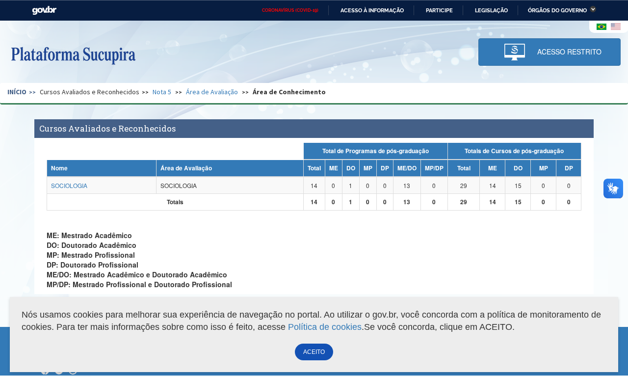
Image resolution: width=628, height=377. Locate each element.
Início (16, 91)
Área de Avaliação (212, 91)
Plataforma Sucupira (73, 54)
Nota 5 (162, 91)
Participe (439, 10)
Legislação (491, 10)
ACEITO (314, 352)
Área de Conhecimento (289, 91)
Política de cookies (325, 327)
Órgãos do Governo (557, 10)
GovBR (44, 10)
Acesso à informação (372, 10)
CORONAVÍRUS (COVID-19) (290, 10)
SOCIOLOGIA (69, 185)
